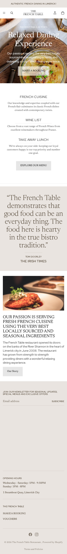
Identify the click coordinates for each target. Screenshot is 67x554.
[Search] (12, 13)
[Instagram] (36, 534)
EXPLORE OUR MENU (33, 165)
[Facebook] (30, 534)
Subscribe (58, 401)
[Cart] (63, 13)
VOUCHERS (10, 519)
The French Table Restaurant (26, 542)
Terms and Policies (33, 549)
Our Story (12, 371)
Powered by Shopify (53, 542)
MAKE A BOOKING (33, 71)
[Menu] (4, 13)
